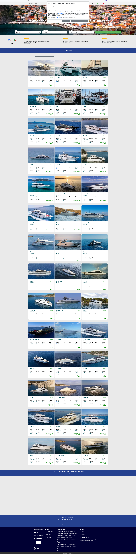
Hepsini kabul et (85, 21)
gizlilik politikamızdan (61, 13)
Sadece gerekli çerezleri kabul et (76, 21)
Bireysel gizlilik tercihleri (66, 21)
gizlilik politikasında (58, 17)
